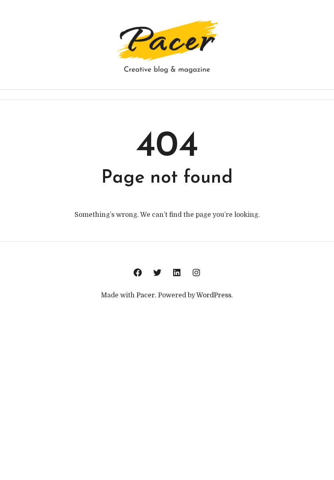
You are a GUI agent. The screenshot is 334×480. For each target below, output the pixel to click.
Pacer (145, 295)
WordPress (213, 295)
